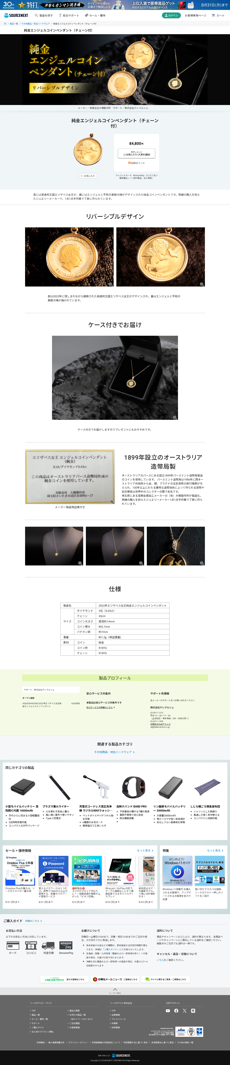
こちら (160, 960)
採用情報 (116, 1027)
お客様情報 (75, 1027)
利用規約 (41, 1042)
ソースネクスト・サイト (41, 1002)
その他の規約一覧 (185, 1042)
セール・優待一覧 (40, 1018)
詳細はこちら (32, 920)
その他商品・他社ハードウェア (36, 23)
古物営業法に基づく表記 (162, 1042)
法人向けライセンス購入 (43, 1031)
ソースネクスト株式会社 (121, 1002)
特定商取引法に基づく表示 (136, 1042)
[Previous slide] (9, 805)
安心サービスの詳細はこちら (99, 707)
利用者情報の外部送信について (106, 1042)
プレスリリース (119, 1018)
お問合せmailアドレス (160, 724)
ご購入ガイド (110, 949)
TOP (5, 23)
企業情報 (116, 1014)
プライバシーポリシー (78, 1042)
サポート (36, 1023)
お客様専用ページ (195, 15)
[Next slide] (221, 805)
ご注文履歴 (75, 1023)
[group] (22, 805)
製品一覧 (14, 23)
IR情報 (115, 1023)
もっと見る (144, 850)
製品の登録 (75, 1010)
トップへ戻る (115, 993)
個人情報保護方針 (56, 1042)
